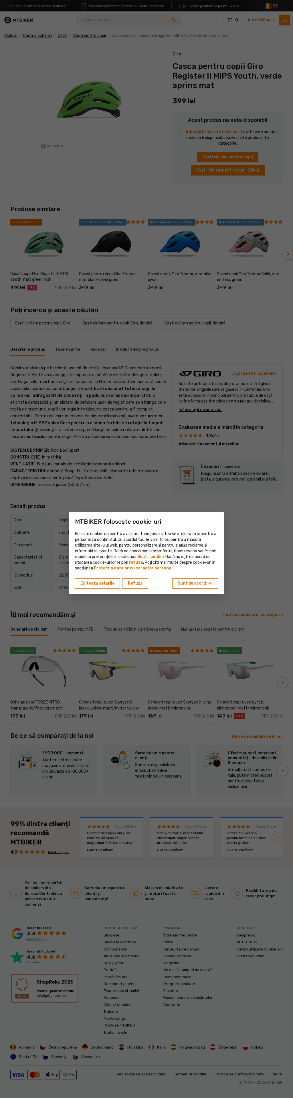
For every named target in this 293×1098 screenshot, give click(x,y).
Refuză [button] (135, 583)
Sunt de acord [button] (195, 583)
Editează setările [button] (97, 583)
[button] (136, 562)
